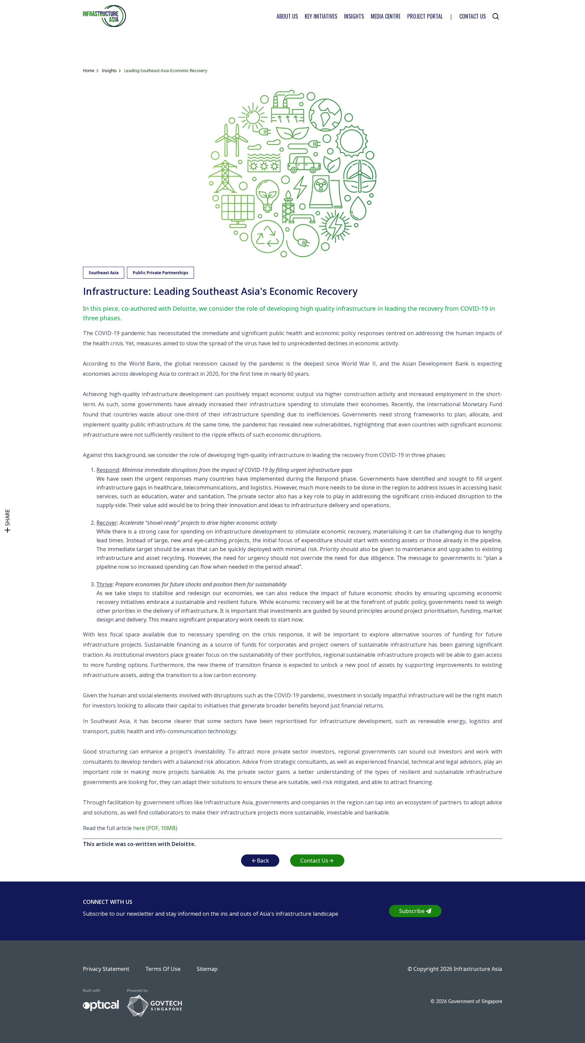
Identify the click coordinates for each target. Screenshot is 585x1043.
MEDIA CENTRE (385, 16)
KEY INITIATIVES (321, 16)
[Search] (495, 16)
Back (263, 860)
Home (88, 70)
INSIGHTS (354, 16)
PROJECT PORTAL (425, 16)
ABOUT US (287, 16)
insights (109, 70)
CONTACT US (472, 16)
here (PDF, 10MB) (155, 828)
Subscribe (412, 911)
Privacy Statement (106, 969)
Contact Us (314, 860)
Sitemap (207, 969)
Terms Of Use (163, 969)
